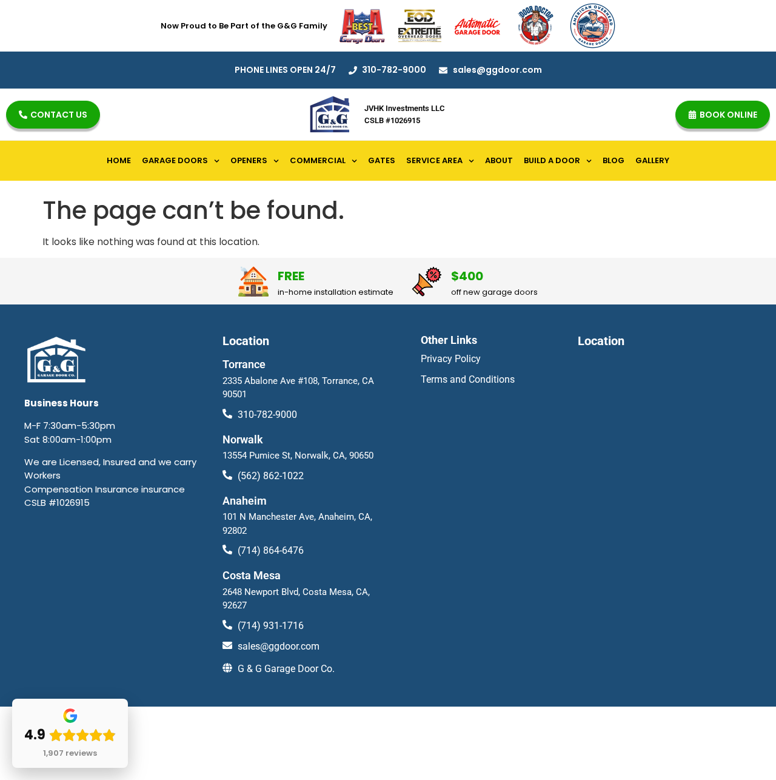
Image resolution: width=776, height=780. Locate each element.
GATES (381, 160)
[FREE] (253, 281)
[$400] (427, 281)
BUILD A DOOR (552, 160)
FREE (291, 275)
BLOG (613, 160)
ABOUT (499, 160)
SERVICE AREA (434, 160)
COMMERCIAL (318, 160)
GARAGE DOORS (175, 160)
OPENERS (248, 160)
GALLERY (652, 160)
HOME (119, 160)
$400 (467, 275)
